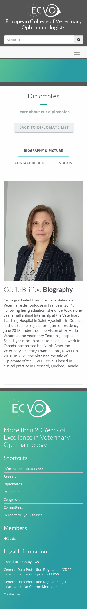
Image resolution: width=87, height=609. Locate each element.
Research (11, 476)
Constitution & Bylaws (21, 562)
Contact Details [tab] (30, 163)
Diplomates (13, 484)
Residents (12, 492)
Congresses (13, 499)
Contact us (12, 594)
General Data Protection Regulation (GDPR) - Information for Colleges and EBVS (39, 571)
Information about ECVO (23, 468)
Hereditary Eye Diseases (23, 515)
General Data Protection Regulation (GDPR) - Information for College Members (39, 584)
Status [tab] (65, 163)
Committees (13, 507)
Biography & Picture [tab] (43, 150)
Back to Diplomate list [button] (44, 127)
